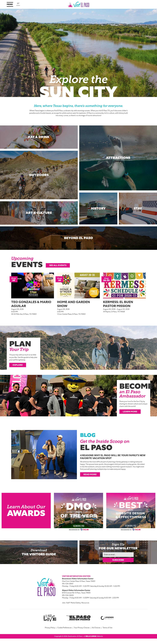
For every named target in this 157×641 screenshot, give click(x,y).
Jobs (64, 603)
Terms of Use (107, 627)
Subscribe (118, 559)
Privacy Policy (50, 627)
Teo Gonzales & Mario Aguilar (31, 304)
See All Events (57, 265)
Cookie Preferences (64, 627)
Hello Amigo (91, 636)
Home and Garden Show (73, 304)
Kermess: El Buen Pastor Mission (118, 304)
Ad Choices (96, 627)
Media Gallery (75, 603)
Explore (18, 364)
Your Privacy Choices (82, 627)
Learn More (130, 411)
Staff (68, 603)
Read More (90, 474)
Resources (85, 603)
